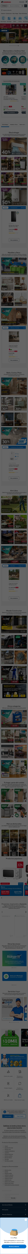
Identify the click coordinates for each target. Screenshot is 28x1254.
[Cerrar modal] (26, 1220)
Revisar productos (14, 1246)
